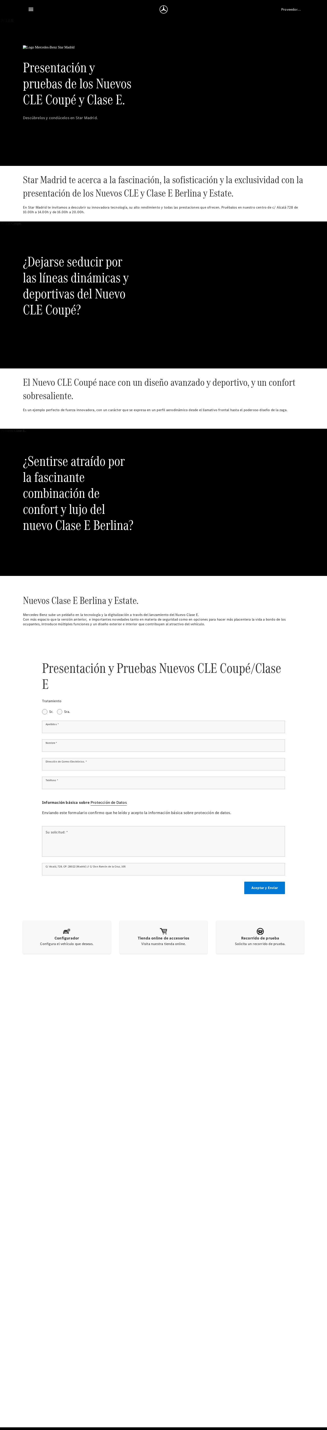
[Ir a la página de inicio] (163, 9)
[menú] (31, 9)
